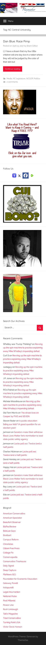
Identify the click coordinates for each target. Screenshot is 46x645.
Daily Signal (8, 566)
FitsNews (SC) (9, 574)
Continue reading (12, 69)
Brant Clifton (32, 46)
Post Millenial (9, 600)
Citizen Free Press (11, 548)
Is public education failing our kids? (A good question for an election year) (21, 424)
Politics (37, 78)
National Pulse (10, 596)
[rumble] (31, 175)
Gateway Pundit (10, 583)
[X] (19, 175)
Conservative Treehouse (14, 561)
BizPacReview (9, 526)
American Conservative (14, 513)
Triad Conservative (12, 618)
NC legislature (19, 78)
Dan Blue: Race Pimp (16, 41)
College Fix (8, 552)
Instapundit (8, 587)
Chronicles (8, 544)
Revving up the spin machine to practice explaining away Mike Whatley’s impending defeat (23, 347)
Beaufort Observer (12, 522)
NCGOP (29, 78)
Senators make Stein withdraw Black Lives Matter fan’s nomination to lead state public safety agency (23, 435)
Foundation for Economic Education (20, 579)
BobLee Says (9, 531)
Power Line (8, 605)
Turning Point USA (11, 622)
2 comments (12, 82)
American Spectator (12, 518)
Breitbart (7, 535)
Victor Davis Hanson (12, 627)
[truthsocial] (14, 175)
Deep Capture (9, 570)
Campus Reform (11, 539)
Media (9, 78)
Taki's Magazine (10, 614)
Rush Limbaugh (10, 609)
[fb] (25, 175)
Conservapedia (10, 557)
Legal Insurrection (11, 592)
